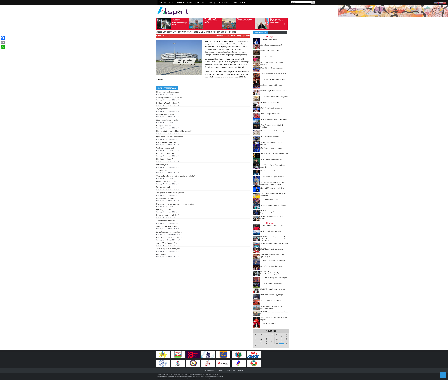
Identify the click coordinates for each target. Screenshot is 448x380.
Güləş (197, 2)
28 (277, 343)
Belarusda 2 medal (269, 136)
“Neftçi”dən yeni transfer (165, 159)
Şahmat (217, 2)
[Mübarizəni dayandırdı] (256, 201)
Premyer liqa (163, 36)
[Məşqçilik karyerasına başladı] (256, 92)
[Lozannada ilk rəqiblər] (256, 302)
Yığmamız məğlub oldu (271, 85)
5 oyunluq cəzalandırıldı (165, 153)
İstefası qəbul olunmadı (271, 159)
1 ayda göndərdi (162, 109)
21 (277, 342)
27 (271, 343)
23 (286, 342)
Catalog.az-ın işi (210, 378)
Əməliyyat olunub (162, 170)
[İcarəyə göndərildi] (256, 172)
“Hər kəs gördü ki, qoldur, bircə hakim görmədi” (173, 131)
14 (277, 340)
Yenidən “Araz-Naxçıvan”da (166, 243)
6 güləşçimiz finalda (270, 51)
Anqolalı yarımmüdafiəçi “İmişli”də (169, 97)
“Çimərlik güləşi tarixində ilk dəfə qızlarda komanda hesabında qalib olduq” (273, 239)
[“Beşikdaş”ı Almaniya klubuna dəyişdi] (256, 319)
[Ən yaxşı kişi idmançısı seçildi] (256, 279)
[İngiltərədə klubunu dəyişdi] (256, 81)
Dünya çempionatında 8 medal (274, 243)
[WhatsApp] (2, 47)
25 (261, 343)
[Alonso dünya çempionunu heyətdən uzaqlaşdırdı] (256, 212)
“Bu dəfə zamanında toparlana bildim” (244, 20)
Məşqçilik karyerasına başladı (273, 91)
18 (261, 342)
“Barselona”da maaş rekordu (273, 74)
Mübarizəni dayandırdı (271, 199)
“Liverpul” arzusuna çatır (271, 225)
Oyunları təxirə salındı (164, 187)
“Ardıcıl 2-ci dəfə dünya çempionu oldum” (210, 21)
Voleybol (190, 2)
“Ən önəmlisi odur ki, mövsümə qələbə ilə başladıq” (175, 176)
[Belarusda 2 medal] (256, 138)
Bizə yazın (231, 370)
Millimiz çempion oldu (270, 231)
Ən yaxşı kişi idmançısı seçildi (273, 277)
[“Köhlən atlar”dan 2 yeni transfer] (256, 218)
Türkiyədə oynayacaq (270, 102)
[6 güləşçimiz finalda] (256, 52)
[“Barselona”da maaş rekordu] (256, 75)
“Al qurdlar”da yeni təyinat (165, 221)
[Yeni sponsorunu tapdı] (256, 150)
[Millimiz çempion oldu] (256, 233)
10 (255, 340)
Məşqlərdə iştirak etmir (271, 108)
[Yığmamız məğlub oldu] (256, 87)
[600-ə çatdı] (256, 58)
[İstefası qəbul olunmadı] (256, 161)
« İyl (254, 347)
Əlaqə (240, 370)
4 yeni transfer (161, 254)
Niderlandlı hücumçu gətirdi (272, 289)
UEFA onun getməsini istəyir (273, 188)
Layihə (234, 2)
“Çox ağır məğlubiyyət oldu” (166, 142)
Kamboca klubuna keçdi (165, 148)
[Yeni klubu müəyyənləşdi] (256, 296)
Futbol (179, 2)
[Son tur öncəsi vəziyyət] (256, 268)
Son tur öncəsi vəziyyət (271, 266)
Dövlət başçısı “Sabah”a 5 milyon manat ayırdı (276, 21)
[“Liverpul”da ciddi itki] (256, 115)
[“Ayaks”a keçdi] (256, 325)
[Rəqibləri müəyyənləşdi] (256, 285)
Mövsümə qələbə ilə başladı (166, 226)
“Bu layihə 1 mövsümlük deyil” (167, 215)
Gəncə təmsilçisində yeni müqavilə (169, 232)
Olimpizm (171, 2)
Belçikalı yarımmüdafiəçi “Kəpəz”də (169, 237)
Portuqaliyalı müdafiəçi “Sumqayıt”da (170, 193)
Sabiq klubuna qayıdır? (271, 45)
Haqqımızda (209, 370)
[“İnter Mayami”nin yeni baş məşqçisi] (256, 167)
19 (266, 342)
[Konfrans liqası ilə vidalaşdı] (256, 262)
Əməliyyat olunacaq (163, 125)
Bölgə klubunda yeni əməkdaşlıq (168, 120)
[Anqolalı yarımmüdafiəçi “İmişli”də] (256, 127)
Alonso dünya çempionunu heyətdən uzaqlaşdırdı (272, 212)
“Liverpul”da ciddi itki (270, 114)
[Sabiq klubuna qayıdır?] (256, 47)
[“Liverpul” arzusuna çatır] (256, 227)
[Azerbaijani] (435, 3)
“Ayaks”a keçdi (268, 323)
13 (271, 340)
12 (266, 340)
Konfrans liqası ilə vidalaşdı (272, 260)
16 (286, 340)
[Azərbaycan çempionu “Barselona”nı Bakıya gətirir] (256, 274)
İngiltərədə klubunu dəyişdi (272, 79)
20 (271, 342)
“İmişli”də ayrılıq (162, 165)
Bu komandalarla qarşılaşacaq (273, 131)
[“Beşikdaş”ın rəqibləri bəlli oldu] (256, 155)
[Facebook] (2, 37)
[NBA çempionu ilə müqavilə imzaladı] (256, 64)
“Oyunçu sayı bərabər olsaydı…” (168, 181)
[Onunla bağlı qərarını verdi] (256, 251)
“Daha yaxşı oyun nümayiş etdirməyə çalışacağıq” (175, 204)
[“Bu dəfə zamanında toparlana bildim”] (256, 314)
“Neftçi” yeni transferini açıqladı (167, 92)
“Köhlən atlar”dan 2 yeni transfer (168, 103)
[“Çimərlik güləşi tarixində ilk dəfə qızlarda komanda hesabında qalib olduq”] (256, 239)
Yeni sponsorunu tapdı (271, 148)
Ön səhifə (162, 2)
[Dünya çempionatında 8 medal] (256, 245)
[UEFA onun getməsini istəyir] (256, 190)
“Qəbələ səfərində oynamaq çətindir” (169, 137)
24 (255, 343)
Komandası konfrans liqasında (273, 205)
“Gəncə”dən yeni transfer (272, 176)
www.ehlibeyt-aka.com (187, 378)
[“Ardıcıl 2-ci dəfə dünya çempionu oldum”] (256, 308)
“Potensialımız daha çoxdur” (166, 198)
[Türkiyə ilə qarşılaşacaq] (256, 70)
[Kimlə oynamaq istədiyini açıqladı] (256, 144)
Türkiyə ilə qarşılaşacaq (271, 68)
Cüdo (210, 2)
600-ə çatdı (266, 56)
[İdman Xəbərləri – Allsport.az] (174, 16)
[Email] (2, 42)
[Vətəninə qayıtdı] (256, 41)
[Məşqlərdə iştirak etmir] (256, 110)
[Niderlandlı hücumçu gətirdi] (256, 291)
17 (255, 342)
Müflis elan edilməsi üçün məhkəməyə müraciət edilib (272, 183)
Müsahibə (225, 2)
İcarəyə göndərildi (269, 171)
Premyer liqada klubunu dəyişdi (168, 249)
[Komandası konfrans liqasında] (256, 207)
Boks (203, 2)
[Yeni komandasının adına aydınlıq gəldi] (256, 256)
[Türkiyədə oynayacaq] (256, 104)
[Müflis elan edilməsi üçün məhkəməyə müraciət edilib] (256, 184)
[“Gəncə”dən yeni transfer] (256, 178)
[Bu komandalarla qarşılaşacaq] (256, 132)
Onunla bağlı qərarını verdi (272, 249)
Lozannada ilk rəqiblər (270, 300)
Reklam (221, 370)
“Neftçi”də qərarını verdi (165, 114)
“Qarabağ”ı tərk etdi (163, 209)
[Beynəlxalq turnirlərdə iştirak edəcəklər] (256, 195)
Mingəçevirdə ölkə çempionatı (273, 119)
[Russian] (441, 3)
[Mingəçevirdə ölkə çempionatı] (256, 121)
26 (266, 343)
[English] (438, 3)
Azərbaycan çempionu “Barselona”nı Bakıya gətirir (179, 21)
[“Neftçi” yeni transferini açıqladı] (256, 98)
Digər (241, 2)
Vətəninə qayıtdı (268, 39)
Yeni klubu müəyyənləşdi (271, 295)
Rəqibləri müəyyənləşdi (271, 283)
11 (261, 340)
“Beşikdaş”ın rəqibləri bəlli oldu (274, 154)
